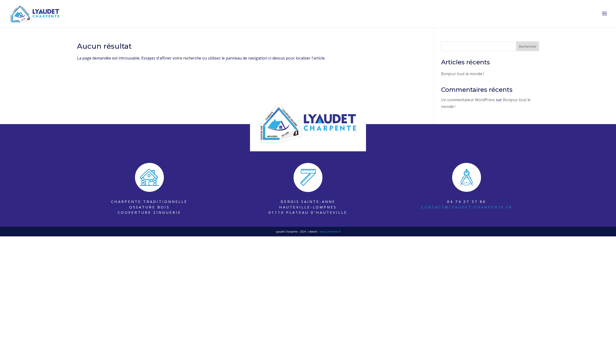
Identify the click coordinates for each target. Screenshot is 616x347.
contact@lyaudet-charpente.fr (466, 207)
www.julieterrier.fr (330, 231)
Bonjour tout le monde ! (462, 73)
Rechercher (527, 46)
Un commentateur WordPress (468, 99)
